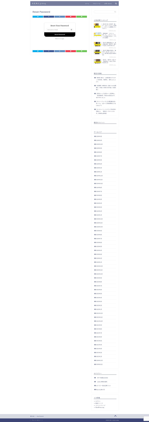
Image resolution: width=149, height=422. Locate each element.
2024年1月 (99, 215)
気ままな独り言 (100, 389)
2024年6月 (99, 195)
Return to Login (59, 38)
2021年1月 (99, 356)
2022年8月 (99, 281)
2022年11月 (99, 270)
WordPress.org (99, 407)
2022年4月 (99, 297)
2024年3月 (99, 207)
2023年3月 (99, 254)
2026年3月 (99, 140)
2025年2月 (99, 168)
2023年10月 (99, 226)
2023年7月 (99, 238)
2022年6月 (99, 289)
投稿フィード (99, 403)
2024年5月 (99, 199)
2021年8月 (99, 329)
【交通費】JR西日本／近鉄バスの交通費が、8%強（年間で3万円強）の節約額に (106, 87)
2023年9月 (99, 230)
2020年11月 (99, 364)
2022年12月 (99, 266)
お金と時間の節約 (101, 381)
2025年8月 (99, 152)
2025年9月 (99, 148)
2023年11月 (99, 223)
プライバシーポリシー (36, 420)
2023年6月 (99, 242)
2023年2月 (99, 258)
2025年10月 (99, 144)
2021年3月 (99, 348)
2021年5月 (99, 340)
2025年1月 (99, 171)
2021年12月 (99, 313)
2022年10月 (99, 274)
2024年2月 (99, 211)
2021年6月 (99, 337)
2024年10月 (99, 183)
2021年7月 (99, 333)
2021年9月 (99, 325)
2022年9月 (99, 278)
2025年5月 (99, 160)
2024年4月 (99, 203)
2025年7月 (99, 156)
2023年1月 (99, 262)
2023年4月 (99, 250)
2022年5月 (99, 293)
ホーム (87, 3)
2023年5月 (99, 246)
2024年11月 (99, 179)
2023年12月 (99, 219)
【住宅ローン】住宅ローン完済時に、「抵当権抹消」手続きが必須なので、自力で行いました (106, 95)
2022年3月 (99, 301)
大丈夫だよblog (39, 3)
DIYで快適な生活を (102, 377)
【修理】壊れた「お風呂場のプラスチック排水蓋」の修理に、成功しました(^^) (106, 79)
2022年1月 (99, 309)
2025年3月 (99, 164)
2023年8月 (99, 234)
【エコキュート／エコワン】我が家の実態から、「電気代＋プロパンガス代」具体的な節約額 (106, 111)
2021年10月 (99, 321)
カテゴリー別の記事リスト (103, 385)
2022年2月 (99, 305)
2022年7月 (99, 285)
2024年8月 (99, 187)
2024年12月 (99, 175)
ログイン (97, 401)
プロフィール (96, 3)
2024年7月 (99, 191)
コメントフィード (100, 405)
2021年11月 (99, 317)
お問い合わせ (108, 3)
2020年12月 (99, 360)
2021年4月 (99, 344)
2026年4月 (99, 136)
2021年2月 (99, 352)
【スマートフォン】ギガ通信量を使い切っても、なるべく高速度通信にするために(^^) (106, 103)
